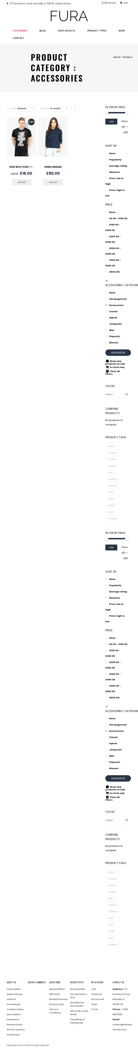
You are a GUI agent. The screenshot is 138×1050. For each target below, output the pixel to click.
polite (111, 492)
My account (110, 2)
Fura (25, 1045)
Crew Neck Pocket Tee (21, 166)
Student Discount (58, 999)
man (111, 472)
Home (116, 57)
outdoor (113, 485)
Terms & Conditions (55, 1011)
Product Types (96, 30)
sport (111, 498)
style (111, 512)
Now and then (77, 989)
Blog (42, 30)
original (113, 479)
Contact (18, 38)
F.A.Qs (94, 1009)
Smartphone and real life (77, 1004)
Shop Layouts (66, 30)
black (111, 446)
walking (113, 518)
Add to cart (22, 182)
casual (112, 452)
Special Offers (57, 989)
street (111, 505)
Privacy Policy (56, 1004)
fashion (113, 459)
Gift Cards (54, 994)
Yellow (109, 394)
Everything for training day (77, 1021)
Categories (20, 30)
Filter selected (118, 352)
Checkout (96, 994)
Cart (125, 2)
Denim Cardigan (53, 166)
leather (112, 466)
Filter (111, 121)
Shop (121, 30)
